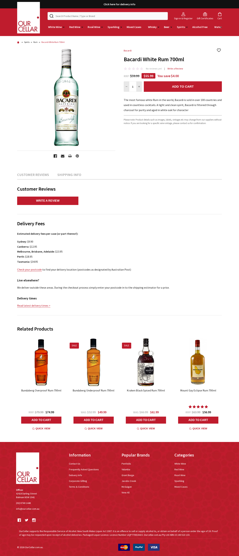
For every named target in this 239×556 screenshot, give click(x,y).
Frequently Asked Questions (84, 469)
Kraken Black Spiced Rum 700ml (146, 390)
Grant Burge (128, 475)
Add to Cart (183, 86)
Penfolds (126, 463)
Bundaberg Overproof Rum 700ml (41, 390)
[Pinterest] (77, 156)
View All (125, 492)
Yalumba (126, 469)
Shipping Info (69, 174)
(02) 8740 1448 (23, 503)
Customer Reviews (33, 174)
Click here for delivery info (119, 4)
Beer (166, 27)
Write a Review (175, 68)
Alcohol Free (200, 27)
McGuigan (127, 486)
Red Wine (74, 27)
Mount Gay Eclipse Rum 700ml (198, 390)
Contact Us (74, 463)
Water (218, 27)
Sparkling (113, 27)
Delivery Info (75, 475)
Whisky (152, 27)
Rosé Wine (94, 27)
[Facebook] (55, 156)
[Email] (62, 156)
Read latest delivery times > (33, 305)
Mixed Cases (134, 27)
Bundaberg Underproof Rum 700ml (93, 390)
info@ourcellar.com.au (27, 508)
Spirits (181, 27)
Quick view (43, 428)
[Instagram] (34, 520)
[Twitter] (26, 520)
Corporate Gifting (78, 481)
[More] (64, 27)
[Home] (18, 42)
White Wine (55, 27)
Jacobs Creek (129, 481)
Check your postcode (29, 269)
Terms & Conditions (79, 486)
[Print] (70, 156)
